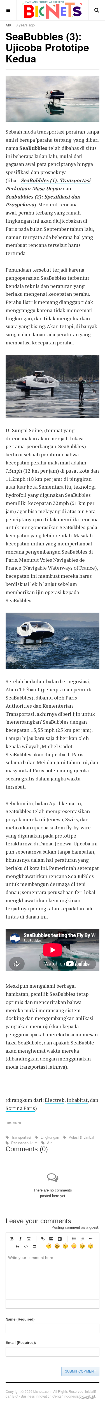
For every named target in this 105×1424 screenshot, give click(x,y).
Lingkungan (49, 1137)
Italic (20, 1239)
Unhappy (82, 1246)
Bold (12, 1239)
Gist (34, 1246)
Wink (91, 1246)
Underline (28, 1239)
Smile (49, 1246)
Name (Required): (21, 1319)
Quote (18, 1246)
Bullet (91, 1239)
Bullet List (74, 1239)
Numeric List (82, 1239)
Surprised (65, 1246)
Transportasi (21, 1137)
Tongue (74, 1246)
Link (43, 1239)
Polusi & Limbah (81, 1137)
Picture (51, 1239)
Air (49, 1142)
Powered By (14, 1408)
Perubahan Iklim (24, 1142)
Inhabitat (77, 1099)
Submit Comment (80, 1371)
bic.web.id (87, 1396)
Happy (57, 1246)
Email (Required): (21, 1342)
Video (60, 1239)
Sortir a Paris (20, 1108)
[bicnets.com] (52, 10)
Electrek (54, 1099)
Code (26, 1246)
